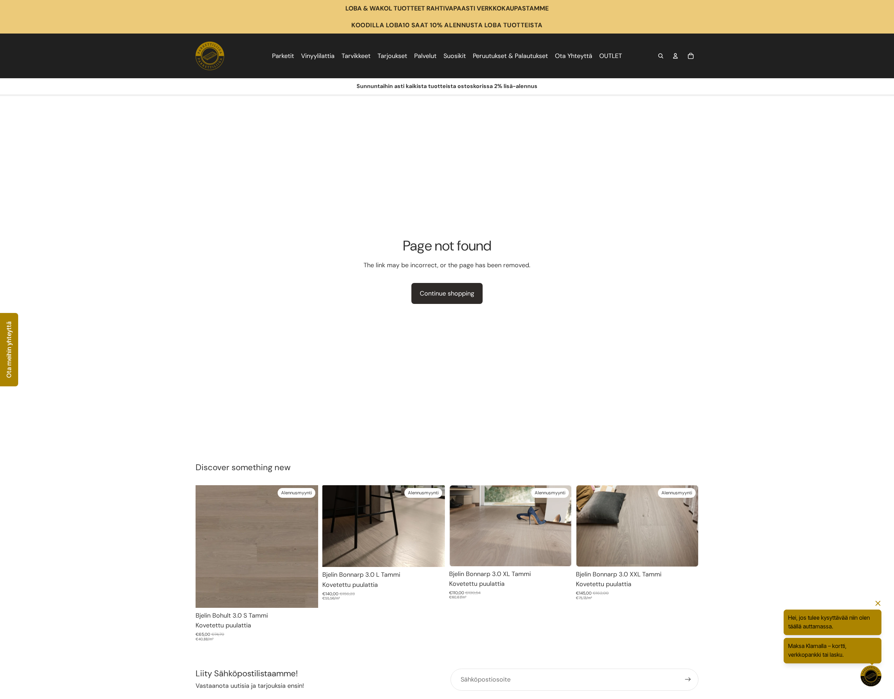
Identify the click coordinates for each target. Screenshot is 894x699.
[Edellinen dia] (332, 526)
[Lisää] (307, 597)
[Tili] (675, 56)
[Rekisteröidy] (688, 679)
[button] (9, 349)
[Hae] (660, 56)
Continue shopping (447, 293)
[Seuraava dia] (434, 526)
